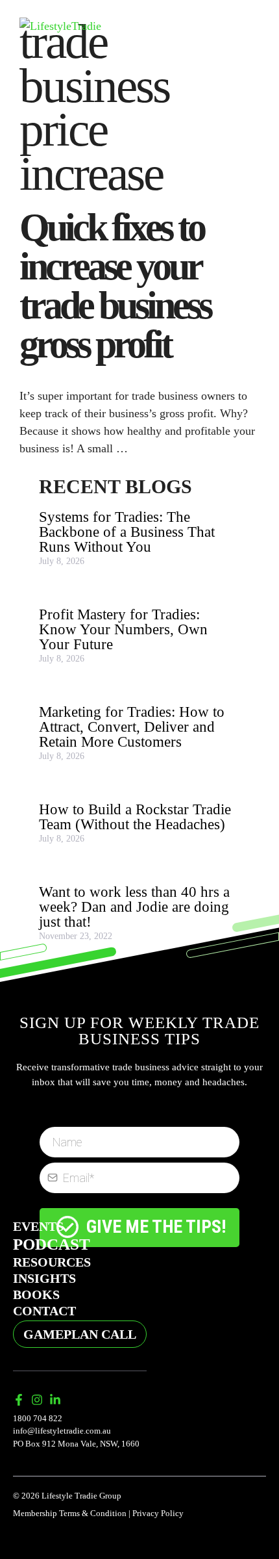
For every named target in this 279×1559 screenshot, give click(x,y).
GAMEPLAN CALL (79, 1334)
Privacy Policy (158, 1513)
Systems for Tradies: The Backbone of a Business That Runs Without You (127, 532)
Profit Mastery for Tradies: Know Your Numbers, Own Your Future (123, 629)
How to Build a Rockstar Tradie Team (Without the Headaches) (135, 816)
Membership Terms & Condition (70, 1513)
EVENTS (38, 1226)
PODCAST (51, 1244)
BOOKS (36, 1294)
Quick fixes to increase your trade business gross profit (114, 286)
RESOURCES (52, 1262)
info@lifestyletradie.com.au (62, 1431)
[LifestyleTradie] (60, 25)
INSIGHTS (44, 1278)
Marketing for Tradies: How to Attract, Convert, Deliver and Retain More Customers (131, 727)
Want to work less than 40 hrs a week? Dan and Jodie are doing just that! (134, 907)
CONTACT (44, 1311)
